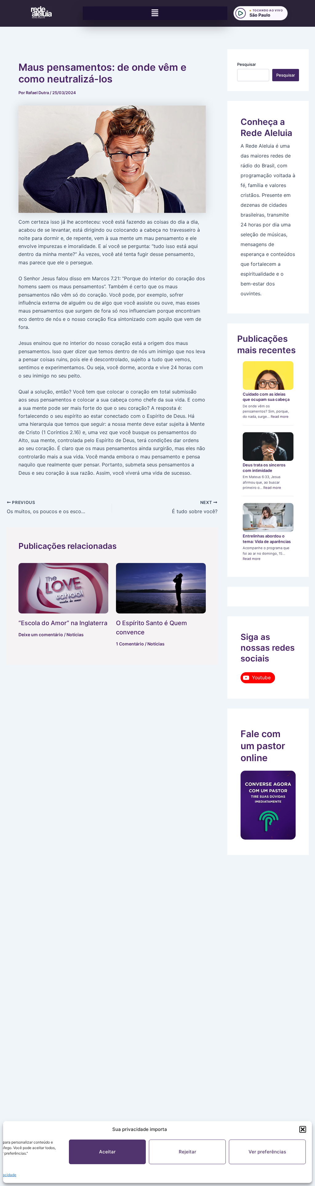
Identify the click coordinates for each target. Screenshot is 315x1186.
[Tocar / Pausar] (240, 13)
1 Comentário (130, 643)
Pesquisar (246, 64)
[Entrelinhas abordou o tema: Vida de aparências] (268, 517)
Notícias (75, 634)
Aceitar (107, 1152)
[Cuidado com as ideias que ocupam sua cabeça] (268, 375)
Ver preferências (267, 1152)
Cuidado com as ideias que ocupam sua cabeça (266, 397)
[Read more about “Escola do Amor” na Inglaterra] (63, 588)
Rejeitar (187, 1152)
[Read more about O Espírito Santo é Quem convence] (161, 588)
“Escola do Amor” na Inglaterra (62, 623)
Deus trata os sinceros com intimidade (264, 467)
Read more (280, 416)
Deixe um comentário (40, 634)
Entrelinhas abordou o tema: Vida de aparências (267, 538)
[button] (303, 1129)
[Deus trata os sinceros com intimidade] (268, 446)
